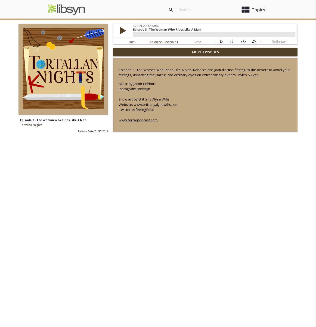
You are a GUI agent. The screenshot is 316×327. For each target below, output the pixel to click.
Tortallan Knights (31, 125)
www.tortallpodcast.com (138, 120)
